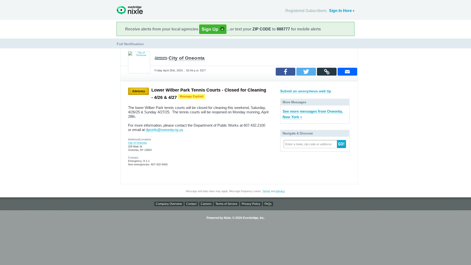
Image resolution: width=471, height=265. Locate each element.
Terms (266, 191)
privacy (280, 191)
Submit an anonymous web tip (305, 91)
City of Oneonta (187, 58)
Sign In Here (340, 11)
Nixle (130, 10)
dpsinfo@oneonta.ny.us (164, 130)
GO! (341, 144)
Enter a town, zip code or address (308, 144)
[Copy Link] (327, 72)
